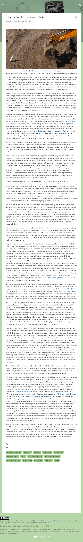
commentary (47, 452)
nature (23, 456)
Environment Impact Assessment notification (53, 131)
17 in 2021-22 (68, 289)
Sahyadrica (13, 4)
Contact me (70, 521)
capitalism (37, 452)
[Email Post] (7, 448)
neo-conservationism (35, 456)
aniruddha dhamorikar (14, 452)
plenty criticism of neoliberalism (64, 136)
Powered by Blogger (43, 537)
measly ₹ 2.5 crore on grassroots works (39, 396)
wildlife (57, 460)
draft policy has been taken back (61, 278)
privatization (38, 460)
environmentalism (12, 456)
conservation (58, 452)
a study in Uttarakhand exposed (34, 382)
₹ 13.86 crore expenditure (65, 394)
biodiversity (27, 452)
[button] (76, 17)
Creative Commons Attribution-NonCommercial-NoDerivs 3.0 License (43, 521)
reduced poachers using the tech (27, 392)
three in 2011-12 (56, 289)
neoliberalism (27, 460)
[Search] (80, 5)
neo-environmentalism (52, 456)
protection (48, 460)
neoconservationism (13, 460)
